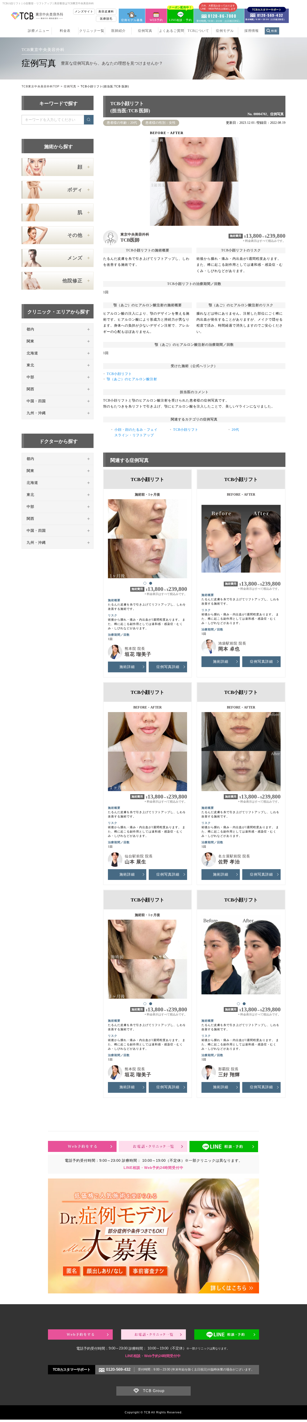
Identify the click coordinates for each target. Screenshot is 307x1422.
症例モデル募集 (132, 20)
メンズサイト (84, 11)
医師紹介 (118, 31)
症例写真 (145, 31)
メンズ (75, 258)
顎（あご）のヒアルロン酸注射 (132, 379)
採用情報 (251, 31)
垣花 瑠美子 (138, 654)
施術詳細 (127, 667)
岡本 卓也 (229, 649)
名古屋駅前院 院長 (234, 856)
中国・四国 (36, 401)
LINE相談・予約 (180, 15)
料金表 (65, 31)
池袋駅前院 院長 (232, 643)
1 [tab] (144, 583)
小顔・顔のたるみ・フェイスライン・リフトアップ (136, 432)
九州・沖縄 (36, 413)
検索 (274, 31)
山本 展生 (135, 861)
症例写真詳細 (167, 667)
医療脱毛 (106, 18)
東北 (30, 365)
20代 (235, 429)
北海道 (32, 353)
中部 (30, 377)
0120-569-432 (118, 1369)
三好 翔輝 (229, 1074)
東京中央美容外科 (134, 234)
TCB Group (154, 1391)
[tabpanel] (147, 537)
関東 (30, 341)
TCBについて (198, 31)
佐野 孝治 (229, 861)
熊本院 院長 (135, 649)
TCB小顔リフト (119, 374)
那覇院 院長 (228, 1069)
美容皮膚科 (106, 11)
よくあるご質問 (171, 31)
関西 (30, 389)
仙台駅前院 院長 (139, 856)
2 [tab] (150, 583)
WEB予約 (156, 20)
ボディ (75, 189)
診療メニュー (38, 31)
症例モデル (225, 31)
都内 (30, 329)
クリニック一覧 (91, 31)
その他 (75, 235)
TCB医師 (130, 240)
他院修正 (72, 280)
